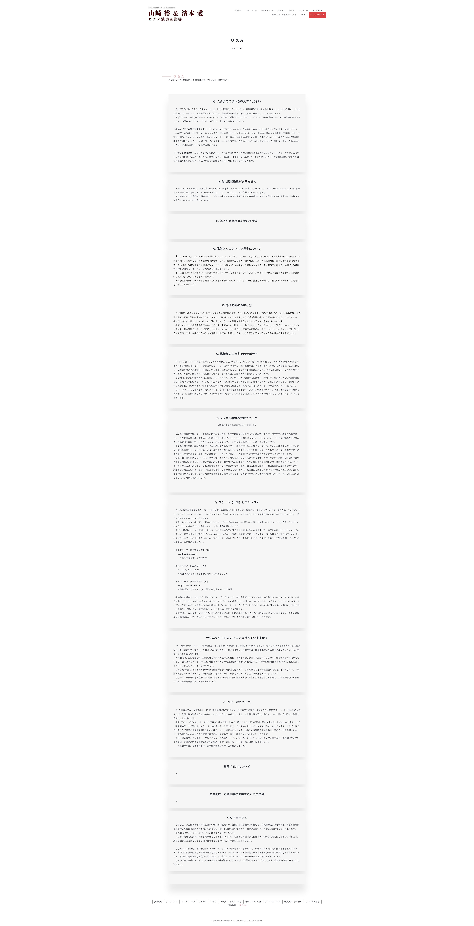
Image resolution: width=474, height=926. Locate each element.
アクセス (281, 10)
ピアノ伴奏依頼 (313, 902)
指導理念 (238, 10)
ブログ (303, 15)
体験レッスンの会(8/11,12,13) (284, 15)
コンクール (303, 10)
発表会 (292, 10)
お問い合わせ (236, 902)
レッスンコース (267, 10)
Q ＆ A (243, 905)
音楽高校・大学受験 (293, 902)
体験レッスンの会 (253, 902)
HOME (234, 48)
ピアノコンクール (273, 902)
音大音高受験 (317, 10)
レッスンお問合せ (317, 15)
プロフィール (251, 10)
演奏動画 (232, 905)
